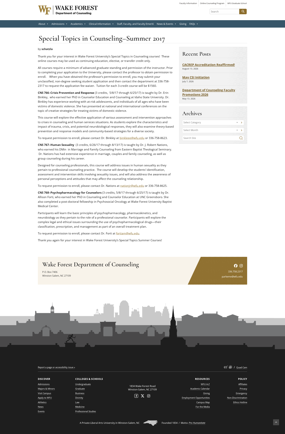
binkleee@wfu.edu (132, 138)
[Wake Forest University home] (142, 380)
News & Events (165, 24)
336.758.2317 (235, 271)
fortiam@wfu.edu (127, 233)
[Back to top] (276, 422)
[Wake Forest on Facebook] (136, 396)
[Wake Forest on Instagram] (149, 396)
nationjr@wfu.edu (132, 186)
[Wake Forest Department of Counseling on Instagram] (241, 265)
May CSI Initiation (196, 77)
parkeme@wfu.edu (232, 276)
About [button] (41, 24)
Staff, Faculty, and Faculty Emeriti (135, 24)
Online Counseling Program (212, 3)
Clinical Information (100, 24)
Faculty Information (188, 3)
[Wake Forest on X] (142, 396)
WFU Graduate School (237, 3)
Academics (77, 24)
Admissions (58, 24)
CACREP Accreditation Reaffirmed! (208, 64)
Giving (182, 24)
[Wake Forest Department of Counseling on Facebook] (236, 265)
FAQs (192, 24)
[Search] (241, 138)
